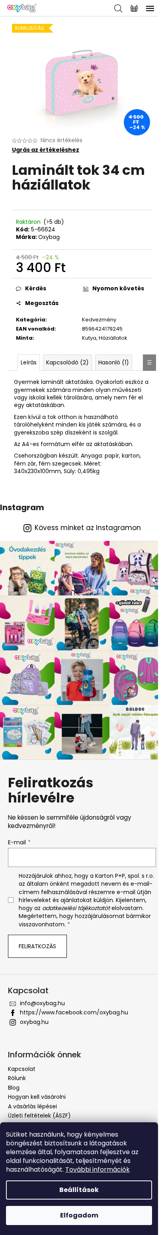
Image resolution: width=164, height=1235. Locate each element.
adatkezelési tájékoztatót (76, 908)
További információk (97, 1169)
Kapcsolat (21, 1069)
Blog (14, 1088)
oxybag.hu (34, 1022)
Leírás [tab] (29, 362)
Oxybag (49, 237)
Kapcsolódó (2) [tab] (67, 362)
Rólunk (17, 1078)
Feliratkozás (37, 946)
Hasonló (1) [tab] (113, 362)
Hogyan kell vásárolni (37, 1097)
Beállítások (79, 1189)
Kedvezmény (99, 319)
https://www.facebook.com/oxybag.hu (74, 1012)
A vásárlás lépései (32, 1106)
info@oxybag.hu (42, 1003)
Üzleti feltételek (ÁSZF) (39, 1116)
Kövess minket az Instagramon (88, 527)
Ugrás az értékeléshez (45, 150)
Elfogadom (79, 1215)
